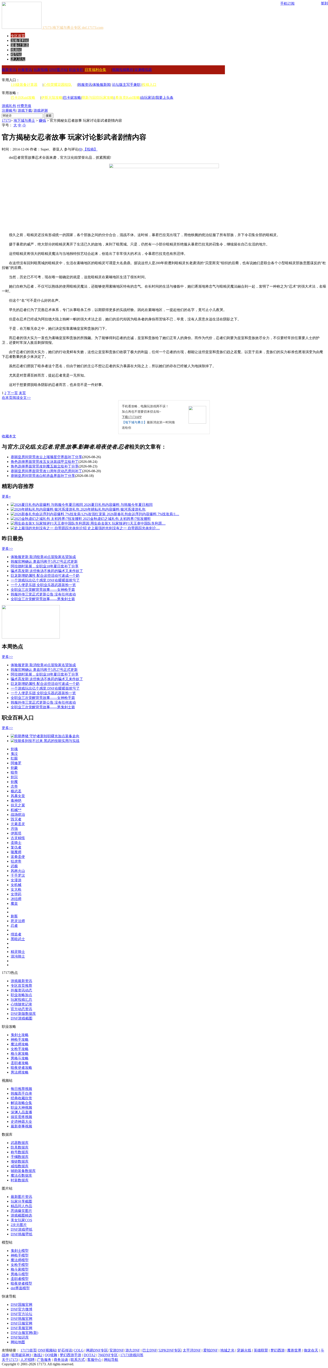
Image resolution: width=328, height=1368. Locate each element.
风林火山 (18, 871)
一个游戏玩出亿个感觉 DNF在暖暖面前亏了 (45, 580)
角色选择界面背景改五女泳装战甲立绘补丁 (45, 462)
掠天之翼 (18, 805)
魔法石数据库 (21, 1175)
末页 (22, 393)
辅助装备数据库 (23, 1171)
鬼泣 (14, 754)
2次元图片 (19, 1225)
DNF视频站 (47, 1350)
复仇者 (16, 847)
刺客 (14, 916)
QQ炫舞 (51, 1355)
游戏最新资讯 (21, 981)
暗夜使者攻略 (21, 1067)
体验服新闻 (101, 85)
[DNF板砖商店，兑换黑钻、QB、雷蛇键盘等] (31, 637)
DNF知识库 (20, 1337)
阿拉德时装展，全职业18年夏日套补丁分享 (45, 566)
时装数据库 (20, 1180)
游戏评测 (40, 110)
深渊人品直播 (21, 1112)
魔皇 (14, 903)
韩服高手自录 (21, 1093)
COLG (79, 1350)
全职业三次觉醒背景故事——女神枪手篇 (43, 589)
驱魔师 (16, 852)
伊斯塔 (16, 833)
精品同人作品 (21, 1206)
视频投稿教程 (122, 70)
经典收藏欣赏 (21, 1098)
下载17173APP (132, 417)
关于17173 (10, 1360)
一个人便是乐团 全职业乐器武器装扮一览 (43, 585)
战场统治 (18, 814)
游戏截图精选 (21, 1215)
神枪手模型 (20, 1255)
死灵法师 (18, 921)
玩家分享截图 (21, 1201)
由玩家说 (148, 97)
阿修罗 (16, 763)
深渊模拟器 (143, 70)
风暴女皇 (18, 796)
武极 (14, 866)
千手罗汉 (18, 875)
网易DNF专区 (97, 1350)
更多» (6, 496)
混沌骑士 (18, 956)
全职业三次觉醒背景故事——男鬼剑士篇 (43, 599)
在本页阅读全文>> (16, 398)
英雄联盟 (261, 1350)
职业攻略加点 (21, 995)
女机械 (16, 885)
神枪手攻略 (20, 1039)
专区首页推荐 (21, 985)
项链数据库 (20, 1161)
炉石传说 (65, 1350)
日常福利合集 (95, 70)
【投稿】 (90, 149)
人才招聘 (27, 1360)
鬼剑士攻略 (20, 1035)
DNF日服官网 (21, 1323)
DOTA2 (89, 1355)
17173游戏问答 (131, 1355)
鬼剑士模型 (20, 1251)
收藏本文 (9, 436)
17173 (6, 120)
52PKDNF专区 (169, 1350)
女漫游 (16, 880)
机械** (16, 810)
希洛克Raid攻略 (127, 97)
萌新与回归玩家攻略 (98, 97)
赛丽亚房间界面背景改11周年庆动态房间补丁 (46, 471)
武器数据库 (20, 1143)
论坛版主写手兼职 (126, 85)
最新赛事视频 (21, 1126)
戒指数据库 (20, 1166)
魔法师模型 (20, 1260)
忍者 (14, 925)
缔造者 (16, 934)
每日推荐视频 (21, 1089)
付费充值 (24, 106)
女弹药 (16, 894)
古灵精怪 (18, 838)
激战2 (37, 1355)
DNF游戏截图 (21, 1018)
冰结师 (16, 899)
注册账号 (9, 110)
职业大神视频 (21, 1107)
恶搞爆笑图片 (21, 1211)
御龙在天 (311, 1350)
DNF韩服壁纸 (21, 1234)
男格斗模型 (20, 1274)
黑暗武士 (18, 939)
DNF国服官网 (21, 1304)
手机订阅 (287, 3)
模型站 (16, 54)
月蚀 (14, 828)
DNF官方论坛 (21, 1314)
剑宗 (14, 777)
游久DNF (132, 1350)
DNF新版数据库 (23, 1014)
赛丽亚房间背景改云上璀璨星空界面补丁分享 (46, 457)
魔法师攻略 (20, 1044)
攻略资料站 (20, 40)
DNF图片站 (58, 70)
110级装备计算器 (24, 85)
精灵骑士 (18, 952)
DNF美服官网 (21, 1328)
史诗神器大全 (21, 1121)
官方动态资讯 (21, 1009)
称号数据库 (20, 1152)
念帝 (14, 786)
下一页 (12, 393)
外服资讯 (25, 70)
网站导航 (111, 1360)
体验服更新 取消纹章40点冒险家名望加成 (43, 557)
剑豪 (14, 768)
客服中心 (94, 1360)
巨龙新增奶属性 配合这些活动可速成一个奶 (45, 575)
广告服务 (44, 1360)
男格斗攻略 (20, 1058)
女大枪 (16, 889)
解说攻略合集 (21, 1103)
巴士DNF (149, 1350)
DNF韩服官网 (21, 1319)
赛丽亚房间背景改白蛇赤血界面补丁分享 (43, 476)
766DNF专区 (108, 1355)
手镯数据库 (20, 1157)
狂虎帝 (16, 861)
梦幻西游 (277, 1350)
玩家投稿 (40, 70)
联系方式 (78, 1360)
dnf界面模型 (20, 1288)
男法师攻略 (20, 1072)
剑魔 (14, 782)
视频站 (16, 50)
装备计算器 (20, 45)
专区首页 (18, 36)
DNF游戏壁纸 (21, 1229)
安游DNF (116, 1350)
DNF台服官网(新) (24, 1333)
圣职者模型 (20, 1279)
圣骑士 (16, 843)
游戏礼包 (9, 106)
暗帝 (14, 772)
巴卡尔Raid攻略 (23, 97)
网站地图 (18, 1342)
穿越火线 (244, 1350)
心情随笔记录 (21, 1004)
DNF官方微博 (21, 1309)
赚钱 (42, 120)
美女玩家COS (21, 1220)
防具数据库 (20, 1147)
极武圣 (16, 791)
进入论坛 (18, 59)
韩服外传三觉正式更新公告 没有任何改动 (43, 594)
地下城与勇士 (24, 120)
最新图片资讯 (21, 1197)
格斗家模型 (20, 1269)
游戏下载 (25, 110)
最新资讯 (9, 70)
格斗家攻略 (20, 1053)
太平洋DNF (192, 1350)
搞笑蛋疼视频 (21, 1117)
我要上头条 (164, 97)
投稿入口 (149, 85)
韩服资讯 (85, 85)
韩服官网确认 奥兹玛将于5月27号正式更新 (44, 561)
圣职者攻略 (20, 1063)
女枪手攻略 (20, 1049)
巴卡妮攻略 (72, 97)
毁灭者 (16, 819)
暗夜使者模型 (21, 1283)
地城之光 (227, 1350)
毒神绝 (16, 800)
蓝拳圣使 (18, 857)
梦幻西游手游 (70, 1355)
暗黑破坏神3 (21, 1355)
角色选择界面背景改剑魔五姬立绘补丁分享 (45, 466)
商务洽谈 (61, 1360)
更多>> (7, 548)
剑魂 (14, 749)
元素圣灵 (18, 824)
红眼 (14, 758)
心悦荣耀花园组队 (57, 85)
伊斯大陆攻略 (51, 97)
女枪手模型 (20, 1265)
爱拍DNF (210, 1350)
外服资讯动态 (21, 990)
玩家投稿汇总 (21, 999)
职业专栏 (76, 70)
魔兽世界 (294, 1350)
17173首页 (29, 1350)
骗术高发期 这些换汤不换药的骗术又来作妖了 (47, 571)
